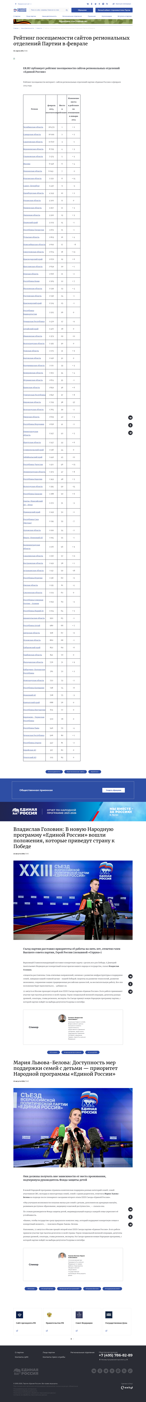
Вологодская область (33, 486)
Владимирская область (34, 365)
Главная (16, 28)
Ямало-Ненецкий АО (33, 537)
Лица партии (31, 16)
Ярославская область (33, 266)
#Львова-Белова (92, 1289)
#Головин (53, 1052)
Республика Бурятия (33, 578)
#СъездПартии (47, 1289)
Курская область (30, 274)
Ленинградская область (34, 472)
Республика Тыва (31, 728)
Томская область (31, 351)
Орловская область (32, 530)
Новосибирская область (34, 244)
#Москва (31, 1289)
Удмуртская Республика (34, 395)
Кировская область (32, 402)
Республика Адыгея (32, 743)
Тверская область (31, 417)
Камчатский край (31, 702)
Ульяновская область (33, 156)
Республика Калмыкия (33, 688)
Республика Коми (31, 281)
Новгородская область (33, 680)
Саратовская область (33, 142)
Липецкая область (31, 215)
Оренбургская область (33, 193)
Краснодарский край (33, 259)
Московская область (32, 288)
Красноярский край (32, 303)
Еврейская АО (29, 750)
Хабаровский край (31, 647)
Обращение (82, 10)
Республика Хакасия (32, 494)
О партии (16, 16)
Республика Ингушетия (34, 710)
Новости (39, 28)
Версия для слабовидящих (123, 4)
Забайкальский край (32, 457)
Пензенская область (32, 171)
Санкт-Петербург (31, 186)
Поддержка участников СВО (73, 21)
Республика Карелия (32, 479)
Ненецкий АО (29, 695)
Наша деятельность (49, 16)
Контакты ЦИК (21, 1357)
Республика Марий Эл (33, 611)
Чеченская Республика (33, 735)
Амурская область (31, 633)
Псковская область (32, 640)
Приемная (92, 16)
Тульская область (31, 237)
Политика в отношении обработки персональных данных (34, 1393)
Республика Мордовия (33, 424)
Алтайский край (30, 329)
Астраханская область (33, 570)
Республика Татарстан (33, 230)
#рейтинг (95, 772)
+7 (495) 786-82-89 (116, 1355)
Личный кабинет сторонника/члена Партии (114, 10)
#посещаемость (54, 772)
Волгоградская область (33, 343)
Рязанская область (32, 200)
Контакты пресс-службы (54, 1357)
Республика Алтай (31, 625)
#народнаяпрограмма (72, 1052)
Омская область (30, 585)
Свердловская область (33, 252)
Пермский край (30, 222)
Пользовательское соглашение (25, 1389)
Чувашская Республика (34, 321)
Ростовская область (32, 296)
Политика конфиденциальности (25, 1391)
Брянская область (31, 387)
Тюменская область (32, 208)
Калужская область (32, 358)
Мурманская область (33, 380)
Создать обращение (113, 790)
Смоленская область (32, 592)
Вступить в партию (125, 16)
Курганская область (32, 178)
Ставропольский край (33, 450)
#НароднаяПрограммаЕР (69, 1289)
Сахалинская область (33, 556)
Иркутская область (32, 442)
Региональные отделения (72, 16)
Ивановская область (32, 336)
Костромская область (33, 563)
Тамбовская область (32, 655)
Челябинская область (33, 127)
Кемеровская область (33, 373)
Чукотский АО (29, 757)
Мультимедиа (107, 16)
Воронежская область (33, 149)
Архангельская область (34, 618)
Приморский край (31, 512)
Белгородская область (33, 409)
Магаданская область (33, 662)
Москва (26, 164)
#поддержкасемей (112, 1289)
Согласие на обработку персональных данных (30, 1395)
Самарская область (32, 134)
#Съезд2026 (92, 1052)
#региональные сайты (75, 772)
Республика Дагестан (33, 464)
